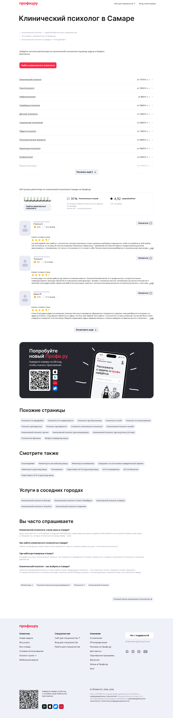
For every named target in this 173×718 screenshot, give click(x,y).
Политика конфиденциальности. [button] (115, 701)
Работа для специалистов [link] (67, 646)
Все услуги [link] (24, 642)
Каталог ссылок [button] (26, 655)
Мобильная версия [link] (28, 659)
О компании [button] (96, 638)
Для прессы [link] (95, 651)
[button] (145, 223)
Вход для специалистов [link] (66, 642)
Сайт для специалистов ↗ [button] (67, 638)
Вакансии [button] (95, 659)
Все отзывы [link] (25, 646)
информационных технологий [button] (103, 696)
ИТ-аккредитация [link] (98, 642)
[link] (37, 65)
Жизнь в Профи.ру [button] (99, 664)
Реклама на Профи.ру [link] (100, 646)
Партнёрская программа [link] (102, 655)
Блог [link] (92, 668)
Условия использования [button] (31, 651)
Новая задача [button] (26, 638)
